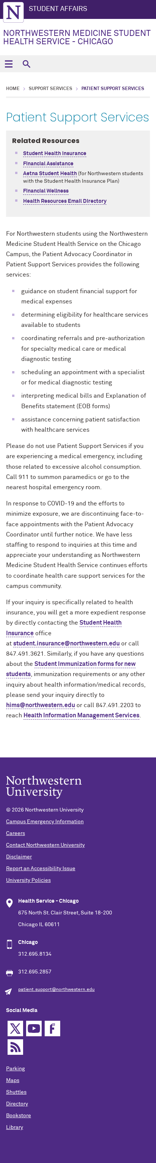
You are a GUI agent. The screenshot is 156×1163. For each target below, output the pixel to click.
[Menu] (8, 63)
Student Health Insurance (54, 153)
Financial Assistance (48, 163)
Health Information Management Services (81, 715)
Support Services (50, 89)
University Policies (28, 880)
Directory (17, 1104)
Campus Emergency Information (45, 821)
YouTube (34, 1028)
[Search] (26, 63)
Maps (12, 1080)
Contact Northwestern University (45, 845)
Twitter (15, 1028)
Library (14, 1127)
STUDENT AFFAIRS (58, 9)
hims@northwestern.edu (40, 705)
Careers (15, 833)
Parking (15, 1068)
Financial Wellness (46, 191)
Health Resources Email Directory (64, 201)
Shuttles (16, 1092)
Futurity (52, 1028)
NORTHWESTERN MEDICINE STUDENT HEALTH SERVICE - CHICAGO (76, 38)
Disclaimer (19, 857)
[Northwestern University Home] (13, 12)
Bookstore (18, 1115)
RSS (15, 1047)
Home (13, 89)
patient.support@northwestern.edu (56, 989)
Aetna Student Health (50, 173)
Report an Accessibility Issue (40, 868)
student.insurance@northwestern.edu (66, 644)
